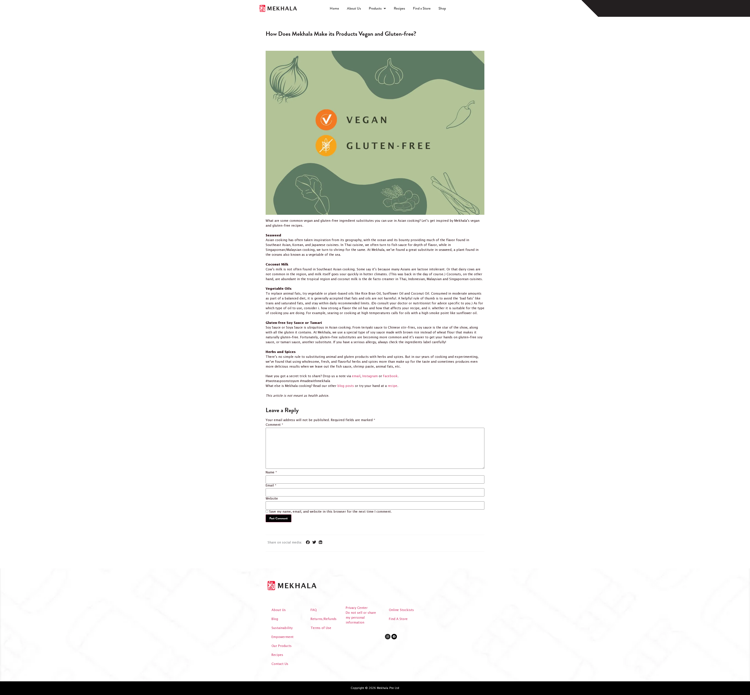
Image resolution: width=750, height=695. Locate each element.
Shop (442, 8)
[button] (308, 542)
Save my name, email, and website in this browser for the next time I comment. (330, 511)
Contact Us (279, 664)
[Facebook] (394, 636)
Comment (274, 425)
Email (271, 485)
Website (272, 498)
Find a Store (422, 8)
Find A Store (398, 619)
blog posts (345, 386)
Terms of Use (321, 628)
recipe (392, 386)
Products (375, 8)
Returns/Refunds (324, 619)
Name (271, 472)
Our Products (281, 646)
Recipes (399, 8)
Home (334, 8)
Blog (274, 619)
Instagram (370, 376)
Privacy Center (357, 608)
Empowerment (282, 637)
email (356, 376)
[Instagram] (387, 636)
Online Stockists (401, 610)
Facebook (390, 376)
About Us (354, 8)
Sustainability (282, 628)
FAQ (314, 610)
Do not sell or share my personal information (361, 617)
